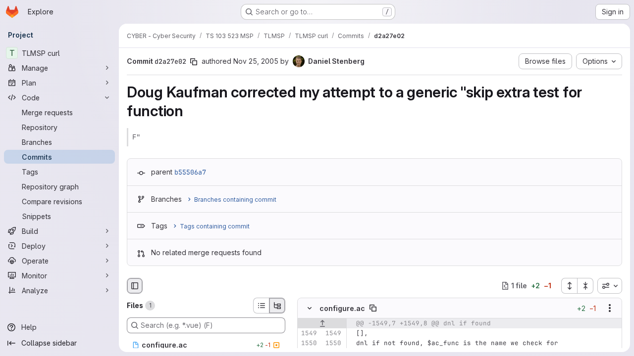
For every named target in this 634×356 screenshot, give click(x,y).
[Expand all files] (569, 286)
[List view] (261, 305)
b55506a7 (190, 172)
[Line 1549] (308, 333)
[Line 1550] (308, 343)
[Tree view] (277, 305)
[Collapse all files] (585, 286)
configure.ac (342, 308)
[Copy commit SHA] (194, 62)
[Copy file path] (373, 308)
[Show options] (610, 308)
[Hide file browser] (135, 286)
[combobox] (609, 286)
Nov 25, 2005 (255, 61)
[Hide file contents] (310, 308)
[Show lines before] (322, 323)
